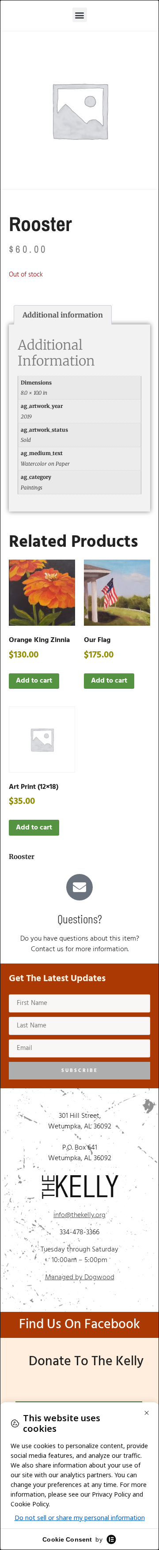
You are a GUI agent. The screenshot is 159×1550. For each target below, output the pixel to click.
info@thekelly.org (79, 1215)
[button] (79, 14)
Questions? (79, 918)
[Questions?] (79, 887)
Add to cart (34, 681)
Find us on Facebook (79, 1324)
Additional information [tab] (63, 314)
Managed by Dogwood (79, 1277)
